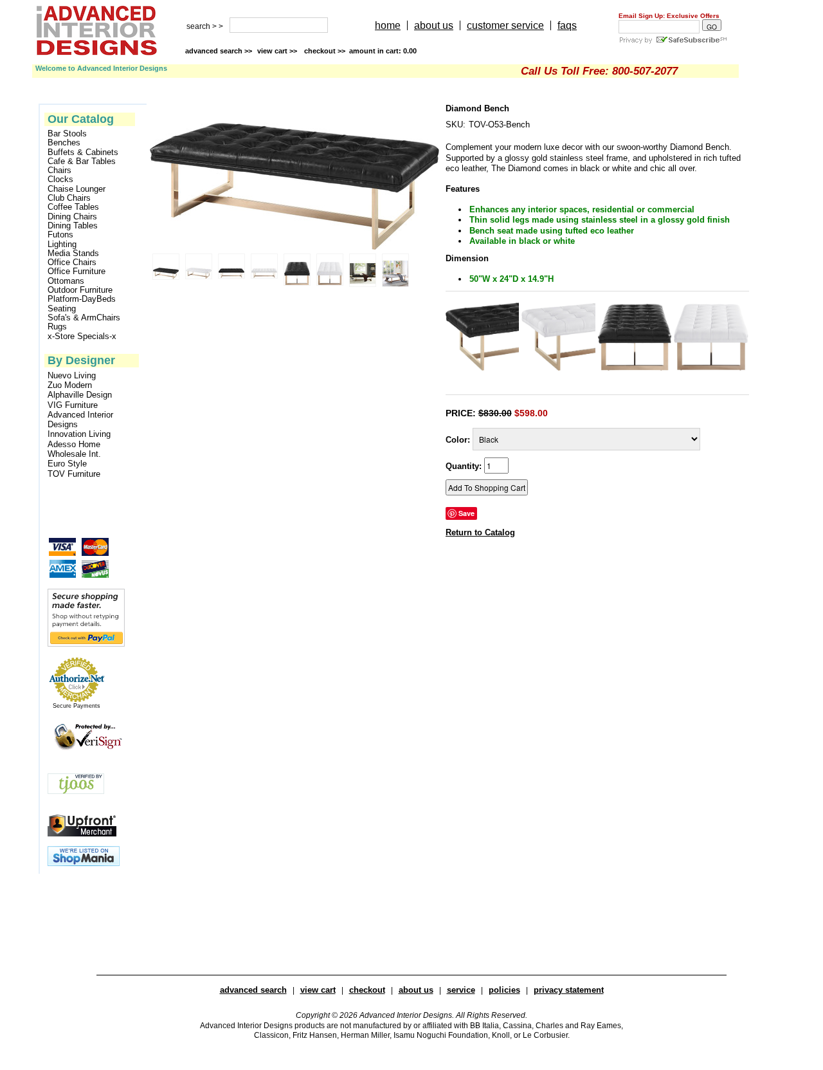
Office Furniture (76, 271)
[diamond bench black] (482, 368)
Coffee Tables (73, 207)
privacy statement (569, 990)
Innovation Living (79, 434)
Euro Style (67, 463)
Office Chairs (72, 262)
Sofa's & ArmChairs (84, 317)
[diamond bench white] (558, 368)
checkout (367, 990)
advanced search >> (218, 51)
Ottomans (66, 281)
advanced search (253, 990)
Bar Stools (67, 133)
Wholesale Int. (74, 454)
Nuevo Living (72, 375)
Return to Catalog (480, 532)
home (388, 25)
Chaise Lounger (76, 189)
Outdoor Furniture (80, 290)
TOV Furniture (74, 474)
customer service (505, 25)
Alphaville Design (80, 395)
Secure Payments (76, 706)
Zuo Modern (70, 385)
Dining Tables (73, 225)
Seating (62, 308)
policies (504, 990)
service (461, 990)
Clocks (60, 179)
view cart (278, 51)
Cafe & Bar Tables (82, 161)
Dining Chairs (72, 216)
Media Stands (73, 253)
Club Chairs (69, 198)
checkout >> (360, 51)
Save (466, 513)
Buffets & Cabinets (83, 152)
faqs (567, 25)
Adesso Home (74, 444)
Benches (64, 142)
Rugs (57, 326)
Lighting (62, 244)
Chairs (59, 170)
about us (433, 25)
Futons (60, 234)
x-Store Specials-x (82, 336)
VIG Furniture (73, 405)
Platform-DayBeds (82, 299)
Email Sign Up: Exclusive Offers (669, 15)
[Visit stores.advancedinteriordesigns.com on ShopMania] (84, 863)
